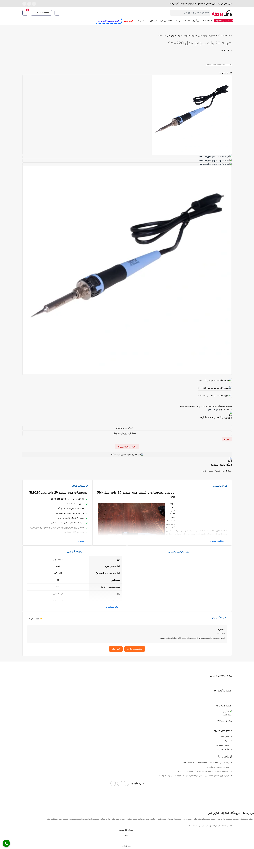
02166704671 (43, 12)
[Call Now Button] (6, 843)
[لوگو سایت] (222, 12)
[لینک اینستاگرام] (34, 4)
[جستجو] (173, 13)
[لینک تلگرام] (24, 4)
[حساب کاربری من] (57, 12)
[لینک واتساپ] (29, 4)
